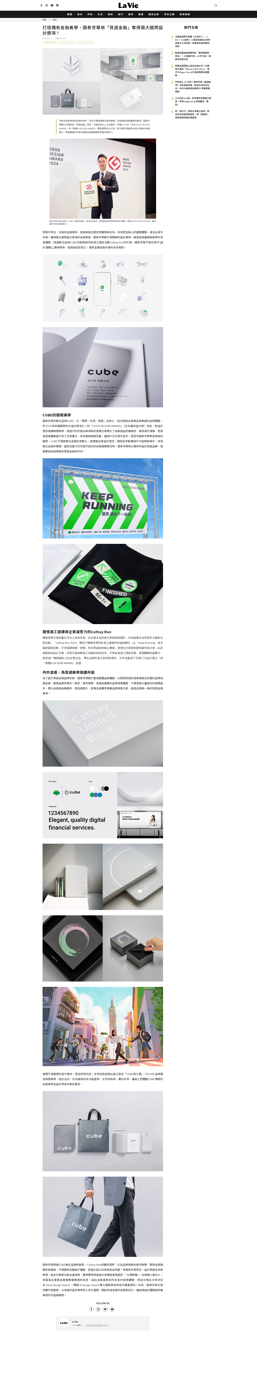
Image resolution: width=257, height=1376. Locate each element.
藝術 (110, 14)
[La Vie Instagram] (46, 5)
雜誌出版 (154, 14)
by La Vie (46, 38)
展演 (141, 14)
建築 (70, 14)
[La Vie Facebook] (41, 5)
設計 (80, 14)
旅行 (120, 14)
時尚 (90, 14)
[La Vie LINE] (57, 5)
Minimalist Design (86, 42)
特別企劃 (169, 14)
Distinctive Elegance (68, 42)
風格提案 (185, 14)
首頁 (44, 20)
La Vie (75, 1321)
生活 (100, 14)
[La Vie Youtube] (52, 5)
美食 (131, 14)
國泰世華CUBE (50, 42)
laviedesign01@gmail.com (97, 1325)
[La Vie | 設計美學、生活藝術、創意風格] (128, 5)
